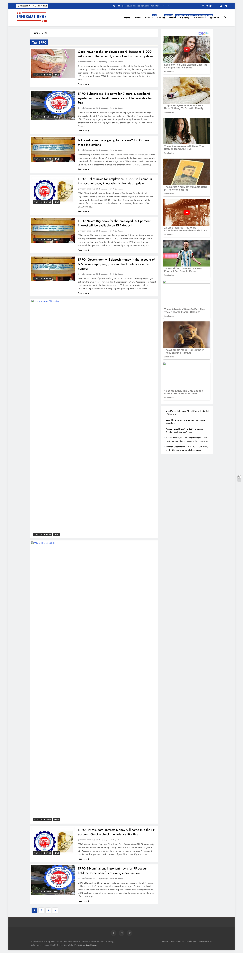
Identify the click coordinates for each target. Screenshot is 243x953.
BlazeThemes (91, 944)
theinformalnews (87, 61)
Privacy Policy (177, 941)
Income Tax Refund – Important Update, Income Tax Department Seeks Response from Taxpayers (187, 439)
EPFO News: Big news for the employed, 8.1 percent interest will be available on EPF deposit (114, 223)
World (137, 17)
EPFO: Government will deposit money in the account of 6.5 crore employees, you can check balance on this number (116, 264)
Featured (38, 75)
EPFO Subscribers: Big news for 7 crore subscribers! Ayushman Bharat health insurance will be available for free (115, 98)
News (150, 16)
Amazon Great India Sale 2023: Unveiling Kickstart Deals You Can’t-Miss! (184, 430)
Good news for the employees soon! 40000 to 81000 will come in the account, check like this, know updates (115, 53)
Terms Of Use (205, 941)
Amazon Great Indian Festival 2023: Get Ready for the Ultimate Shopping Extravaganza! (187, 448)
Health (173, 16)
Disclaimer (191, 941)
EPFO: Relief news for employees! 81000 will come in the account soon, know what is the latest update (115, 181)
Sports (213, 17)
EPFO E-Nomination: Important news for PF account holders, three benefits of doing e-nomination (113, 870)
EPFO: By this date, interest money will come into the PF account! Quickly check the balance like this (116, 831)
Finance (162, 16)
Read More (82, 84)
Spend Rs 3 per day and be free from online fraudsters (136, 6)
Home (127, 17)
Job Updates (201, 16)
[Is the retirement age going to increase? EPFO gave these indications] (53, 149)
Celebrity (185, 16)
